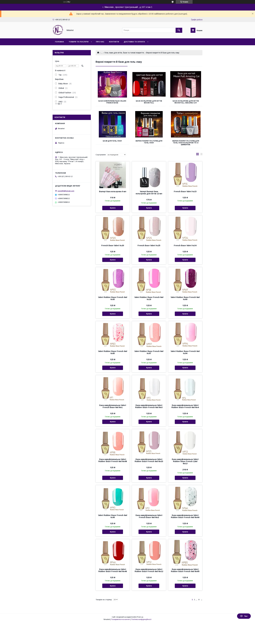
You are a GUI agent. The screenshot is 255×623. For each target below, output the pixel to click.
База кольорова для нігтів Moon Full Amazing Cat (186, 102)
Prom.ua (140, 617)
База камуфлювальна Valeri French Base (112, 102)
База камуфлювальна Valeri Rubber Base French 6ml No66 (185, 516)
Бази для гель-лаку (112, 141)
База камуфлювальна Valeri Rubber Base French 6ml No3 (149, 406)
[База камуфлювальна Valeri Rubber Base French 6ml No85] (185, 552)
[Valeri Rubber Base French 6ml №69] (185, 280)
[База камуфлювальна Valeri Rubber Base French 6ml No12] (149, 552)
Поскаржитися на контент (120, 619)
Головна (59, 42)
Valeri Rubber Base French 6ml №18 (148, 298)
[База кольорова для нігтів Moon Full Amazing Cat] (185, 84)
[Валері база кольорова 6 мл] (113, 174)
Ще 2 (60, 104)
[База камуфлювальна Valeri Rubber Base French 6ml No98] (113, 442)
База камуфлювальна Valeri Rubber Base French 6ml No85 (185, 570)
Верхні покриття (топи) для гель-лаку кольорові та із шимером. (185, 143)
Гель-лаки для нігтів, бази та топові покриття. (124, 53)
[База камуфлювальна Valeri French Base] (112, 84)
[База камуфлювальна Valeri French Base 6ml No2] (149, 498)
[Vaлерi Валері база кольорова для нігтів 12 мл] (149, 174)
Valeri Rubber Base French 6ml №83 (112, 352)
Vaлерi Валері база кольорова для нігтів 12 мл (149, 192)
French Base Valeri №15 (185, 191)
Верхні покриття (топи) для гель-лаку (149, 142)
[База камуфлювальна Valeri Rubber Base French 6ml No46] (113, 552)
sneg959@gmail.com (66, 191)
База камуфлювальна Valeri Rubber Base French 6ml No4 (185, 406)
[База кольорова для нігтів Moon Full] (149, 84)
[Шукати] (179, 30)
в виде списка (201, 155)
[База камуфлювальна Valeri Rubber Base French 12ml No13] (185, 442)
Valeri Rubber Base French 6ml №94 (185, 352)
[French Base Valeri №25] (149, 228)
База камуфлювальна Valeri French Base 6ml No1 (112, 406)
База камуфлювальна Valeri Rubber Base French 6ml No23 (149, 460)
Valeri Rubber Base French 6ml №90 (112, 516)
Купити (112, 208)
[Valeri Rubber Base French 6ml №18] (149, 280)
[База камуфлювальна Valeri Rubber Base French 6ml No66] (185, 498)
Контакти (114, 42)
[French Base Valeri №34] (185, 228)
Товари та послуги (78, 42)
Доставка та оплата (134, 42)
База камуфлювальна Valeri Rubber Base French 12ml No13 (185, 461)
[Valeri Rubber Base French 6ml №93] (113, 280)
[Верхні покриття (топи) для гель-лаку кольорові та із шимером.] (185, 124)
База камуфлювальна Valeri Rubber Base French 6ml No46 (112, 570)
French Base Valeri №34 (185, 245)
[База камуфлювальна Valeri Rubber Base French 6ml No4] (185, 388)
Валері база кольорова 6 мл (112, 191)
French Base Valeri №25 (149, 245)
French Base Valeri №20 (112, 245)
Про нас (100, 42)
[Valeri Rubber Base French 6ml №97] (149, 334)
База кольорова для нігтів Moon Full (149, 102)
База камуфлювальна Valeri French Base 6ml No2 (149, 516)
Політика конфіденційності (141, 619)
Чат (246, 616)
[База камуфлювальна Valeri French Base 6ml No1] (113, 388)
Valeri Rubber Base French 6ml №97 (148, 352)
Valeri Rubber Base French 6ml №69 (185, 298)
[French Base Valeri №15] (185, 174)
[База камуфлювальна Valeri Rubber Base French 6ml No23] (149, 442)
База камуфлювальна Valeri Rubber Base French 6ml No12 (149, 570)
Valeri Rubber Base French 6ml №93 (112, 298)
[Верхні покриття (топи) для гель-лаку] (149, 124)
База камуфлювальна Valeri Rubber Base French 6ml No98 (112, 460)
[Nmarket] (58, 35)
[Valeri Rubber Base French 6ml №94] (185, 334)
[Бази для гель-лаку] (112, 124)
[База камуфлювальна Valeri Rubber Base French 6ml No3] (149, 388)
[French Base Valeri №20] (113, 228)
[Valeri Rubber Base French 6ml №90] (113, 498)
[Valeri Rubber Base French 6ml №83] (113, 334)
